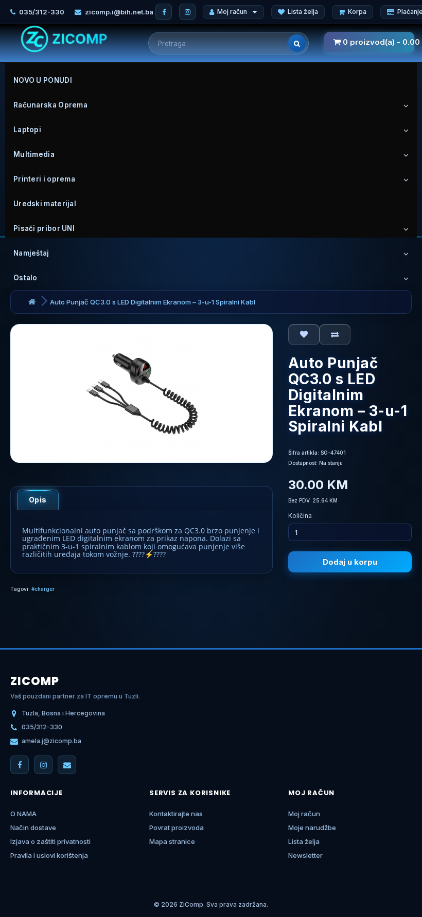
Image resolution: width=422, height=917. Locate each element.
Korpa (357, 11)
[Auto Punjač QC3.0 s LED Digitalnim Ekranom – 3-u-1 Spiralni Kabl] (141, 393)
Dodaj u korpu (350, 562)
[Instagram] (187, 12)
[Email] (67, 765)
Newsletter (305, 855)
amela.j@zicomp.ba (51, 741)
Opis (38, 499)
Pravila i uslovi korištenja (49, 855)
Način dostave (33, 827)
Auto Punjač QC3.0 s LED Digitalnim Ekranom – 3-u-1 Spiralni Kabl (152, 302)
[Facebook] (163, 12)
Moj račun (232, 11)
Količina (300, 515)
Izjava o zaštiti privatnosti (50, 841)
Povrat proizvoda (176, 827)
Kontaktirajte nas (176, 814)
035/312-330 (41, 12)
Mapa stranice (172, 841)
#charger (43, 589)
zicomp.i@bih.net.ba (119, 12)
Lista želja (303, 11)
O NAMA (23, 814)
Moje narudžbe (312, 827)
